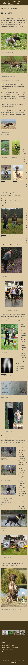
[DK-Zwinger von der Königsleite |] (4, 3)
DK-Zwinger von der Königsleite (12, 660)
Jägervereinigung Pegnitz (7, 649)
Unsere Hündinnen (8, 8)
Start (2, 8)
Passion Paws (5, 651)
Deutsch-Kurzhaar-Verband (8, 645)
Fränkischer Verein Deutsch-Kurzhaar (10, 647)
